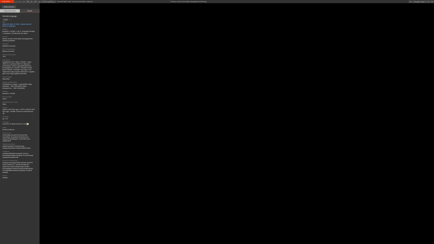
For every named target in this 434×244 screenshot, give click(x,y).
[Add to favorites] (24, 1)
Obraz (4, 99)
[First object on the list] (410, 1)
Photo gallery (48, 1)
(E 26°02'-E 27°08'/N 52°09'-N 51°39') (14, 124)
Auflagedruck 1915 (8, 62)
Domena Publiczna (8, 130)
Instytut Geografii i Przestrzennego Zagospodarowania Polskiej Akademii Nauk (16, 147)
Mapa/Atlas (6, 79)
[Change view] (28, 1)
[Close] (432, 1)
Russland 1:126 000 (8, 93)
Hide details (6, 1)
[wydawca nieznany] (8, 46)
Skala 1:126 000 (20, 62)
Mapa (4, 104)
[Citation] (35, 1)
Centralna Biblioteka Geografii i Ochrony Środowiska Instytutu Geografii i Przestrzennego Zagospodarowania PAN (17, 155)
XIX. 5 (19, 31)
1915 (4, 56)
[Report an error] (39, 1)
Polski (5, 20)
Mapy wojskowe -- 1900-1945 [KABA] (17, 85)
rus (7, 119)
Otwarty (5, 178)
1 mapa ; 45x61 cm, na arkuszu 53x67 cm (17, 63)
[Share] (20, 1)
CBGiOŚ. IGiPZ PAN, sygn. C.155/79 (13, 109)
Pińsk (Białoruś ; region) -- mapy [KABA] (15, 84)
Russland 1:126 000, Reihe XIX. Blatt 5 (16, 33)
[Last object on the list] (428, 1)
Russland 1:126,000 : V (9, 31)
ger (3, 119)
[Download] (16, 1)
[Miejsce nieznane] (8, 51)
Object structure (9, 7)
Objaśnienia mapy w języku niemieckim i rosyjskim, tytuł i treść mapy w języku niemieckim (18, 73)
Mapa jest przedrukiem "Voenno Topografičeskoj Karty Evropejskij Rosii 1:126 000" (16, 66)
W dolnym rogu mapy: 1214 (22, 70)
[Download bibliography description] (31, 1)
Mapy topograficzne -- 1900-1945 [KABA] (14, 87)
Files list (29, 11)
